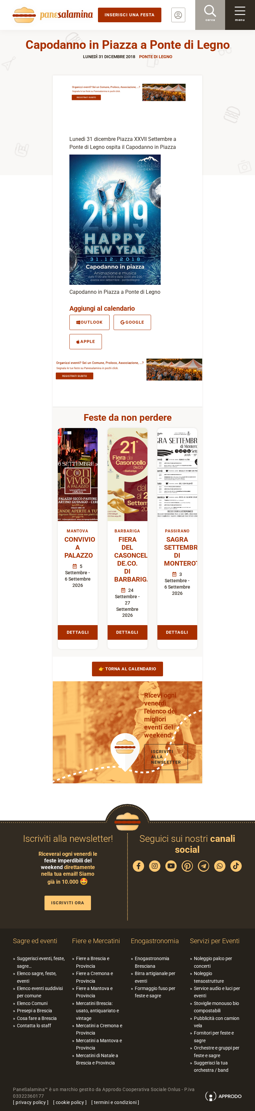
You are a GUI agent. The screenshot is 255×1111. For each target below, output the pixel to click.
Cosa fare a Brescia (37, 1018)
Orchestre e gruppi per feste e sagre (216, 1051)
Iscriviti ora (67, 902)
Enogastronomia (155, 941)
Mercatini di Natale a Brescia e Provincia (97, 1059)
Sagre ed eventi (35, 941)
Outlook (92, 322)
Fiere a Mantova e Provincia (94, 992)
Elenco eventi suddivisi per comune (40, 992)
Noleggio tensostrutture (209, 977)
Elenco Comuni (32, 1003)
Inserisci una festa (130, 14)
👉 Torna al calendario (127, 668)
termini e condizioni (115, 1102)
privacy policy (31, 1102)
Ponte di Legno (155, 56)
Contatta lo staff (34, 1025)
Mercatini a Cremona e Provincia (99, 1029)
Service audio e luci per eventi (217, 992)
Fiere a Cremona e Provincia (94, 977)
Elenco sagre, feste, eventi (36, 977)
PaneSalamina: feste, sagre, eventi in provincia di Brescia (51, 15)
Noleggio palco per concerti (213, 962)
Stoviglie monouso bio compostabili (216, 1007)
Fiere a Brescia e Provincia (92, 962)
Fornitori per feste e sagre (214, 1036)
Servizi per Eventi (215, 941)
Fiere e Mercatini (96, 941)
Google (135, 322)
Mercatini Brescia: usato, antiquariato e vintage (97, 1011)
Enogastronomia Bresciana (152, 962)
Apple (87, 341)
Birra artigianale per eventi (155, 977)
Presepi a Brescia (34, 1010)
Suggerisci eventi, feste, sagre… (41, 962)
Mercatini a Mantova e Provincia (99, 1044)
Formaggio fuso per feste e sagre (155, 992)
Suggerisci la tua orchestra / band (211, 1066)
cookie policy (70, 1102)
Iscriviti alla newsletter (166, 757)
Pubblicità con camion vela (216, 1022)
